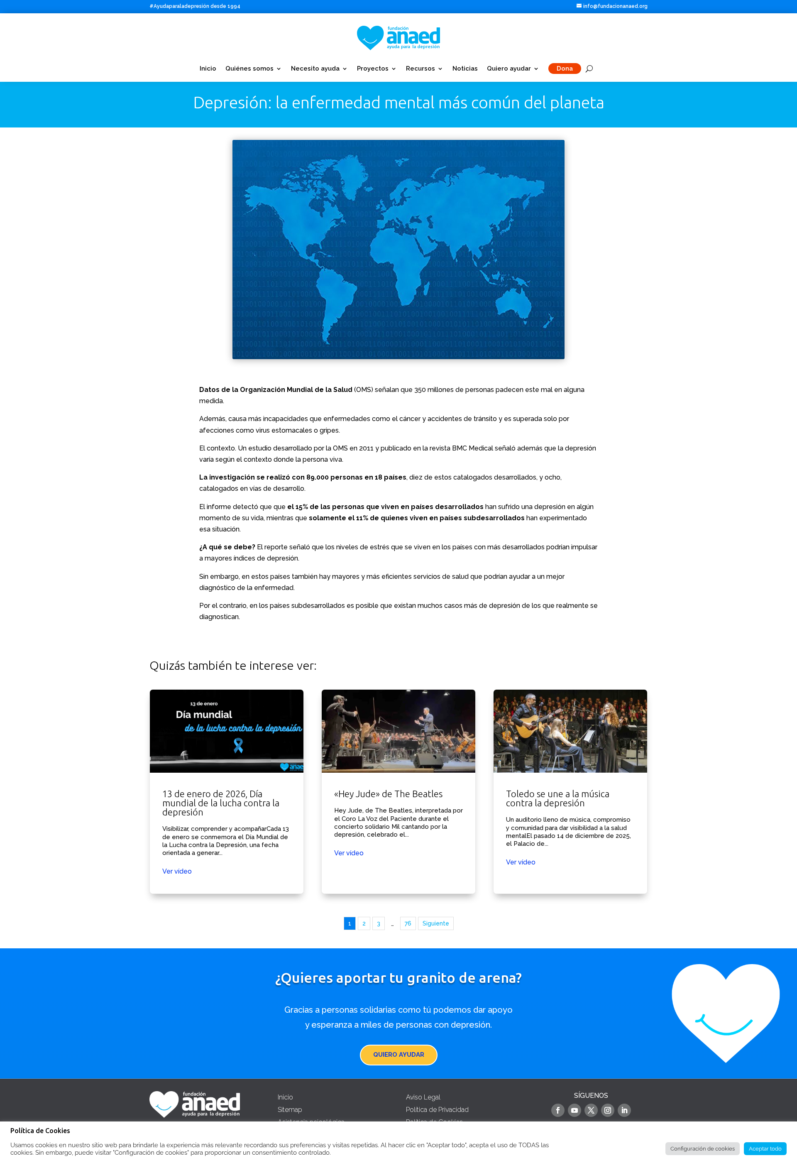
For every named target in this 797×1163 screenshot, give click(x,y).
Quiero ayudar (509, 68)
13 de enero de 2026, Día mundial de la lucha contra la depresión (226, 792)
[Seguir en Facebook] (558, 1110)
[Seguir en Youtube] (574, 1110)
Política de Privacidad (437, 1110)
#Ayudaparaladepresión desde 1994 (194, 6)
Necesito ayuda (315, 68)
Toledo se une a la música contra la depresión (570, 792)
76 (408, 923)
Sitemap (290, 1110)
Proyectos (373, 68)
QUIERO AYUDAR (398, 1054)
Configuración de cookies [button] (702, 1149)
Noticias (465, 68)
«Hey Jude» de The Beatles (398, 792)
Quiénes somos (249, 68)
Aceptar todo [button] (765, 1149)
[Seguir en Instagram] (607, 1110)
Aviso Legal (423, 1097)
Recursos (420, 68)
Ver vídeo (177, 871)
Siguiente (436, 923)
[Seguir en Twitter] (591, 1110)
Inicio (208, 68)
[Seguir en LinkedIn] (624, 1110)
